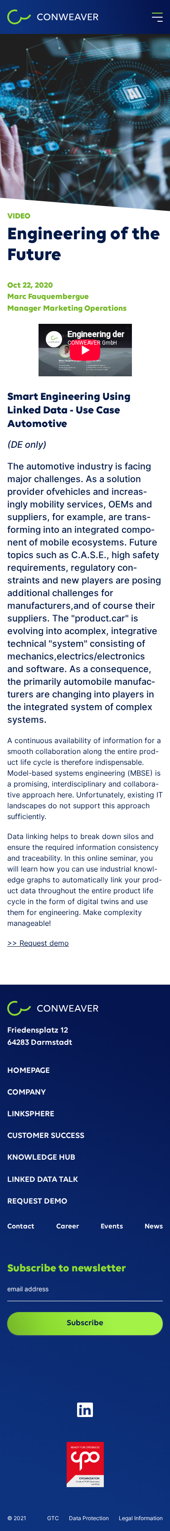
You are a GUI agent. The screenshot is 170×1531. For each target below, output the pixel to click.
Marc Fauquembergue (48, 297)
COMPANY (26, 1093)
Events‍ (112, 1226)
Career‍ (67, 1226)
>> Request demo (38, 943)
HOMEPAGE (28, 1071)
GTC (53, 1518)
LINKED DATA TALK (42, 1180)
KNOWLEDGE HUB (41, 1158)
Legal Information (141, 1518)
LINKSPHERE (30, 1115)
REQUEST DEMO (37, 1201)
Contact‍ (20, 1226)
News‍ (154, 1226)
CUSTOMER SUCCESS (45, 1136)
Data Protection (89, 1518)
